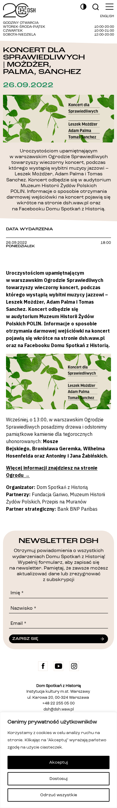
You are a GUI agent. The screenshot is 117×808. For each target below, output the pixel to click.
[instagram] (74, 666)
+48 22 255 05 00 (58, 703)
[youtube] (58, 666)
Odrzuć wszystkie (58, 795)
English (107, 16)
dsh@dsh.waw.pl (59, 709)
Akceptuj (58, 762)
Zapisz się (25, 638)
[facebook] (43, 666)
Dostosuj (59, 779)
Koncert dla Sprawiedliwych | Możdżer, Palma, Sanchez (44, 60)
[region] (58, 760)
